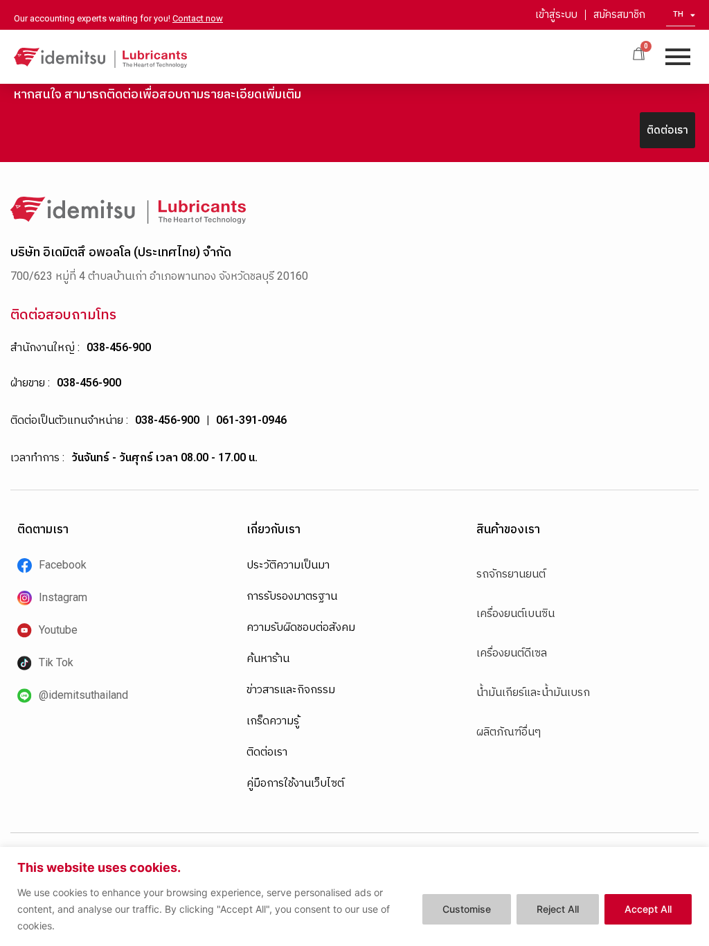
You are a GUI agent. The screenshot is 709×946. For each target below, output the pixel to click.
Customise (466, 909)
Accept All (648, 909)
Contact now (197, 18)
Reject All (558, 909)
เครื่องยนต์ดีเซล (511, 652)
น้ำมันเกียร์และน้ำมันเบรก (533, 692)
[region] (354, 896)
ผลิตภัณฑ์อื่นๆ (508, 731)
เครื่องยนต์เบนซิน (515, 613)
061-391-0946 (251, 420)
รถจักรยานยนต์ (511, 573)
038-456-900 (119, 347)
